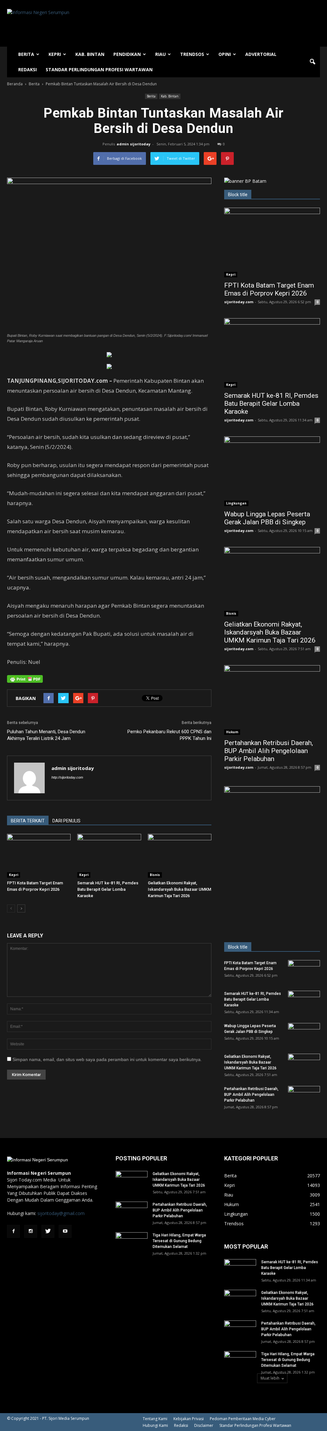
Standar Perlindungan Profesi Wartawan (99, 69)
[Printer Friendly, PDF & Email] (25, 679)
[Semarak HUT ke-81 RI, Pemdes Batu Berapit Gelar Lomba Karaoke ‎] (109, 856)
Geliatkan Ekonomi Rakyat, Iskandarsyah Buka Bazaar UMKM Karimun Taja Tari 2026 (179, 889)
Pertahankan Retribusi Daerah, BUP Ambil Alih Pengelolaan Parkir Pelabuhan (268, 751)
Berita (26, 54)
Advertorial (261, 54)
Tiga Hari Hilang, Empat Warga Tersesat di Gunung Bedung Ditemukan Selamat (179, 1241)
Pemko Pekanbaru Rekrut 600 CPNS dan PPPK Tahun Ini (169, 735)
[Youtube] (65, 1231)
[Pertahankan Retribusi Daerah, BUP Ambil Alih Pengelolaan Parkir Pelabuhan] (272, 700)
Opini (224, 54)
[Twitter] (48, 1231)
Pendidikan (127, 54)
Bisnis (155, 875)
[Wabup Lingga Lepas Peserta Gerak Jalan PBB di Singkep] (272, 471)
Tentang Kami (155, 1418)
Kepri (55, 54)
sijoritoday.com (238, 301)
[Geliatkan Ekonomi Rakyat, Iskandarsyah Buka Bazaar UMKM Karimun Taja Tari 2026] (179, 856)
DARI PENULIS (66, 820)
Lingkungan (236, 503)
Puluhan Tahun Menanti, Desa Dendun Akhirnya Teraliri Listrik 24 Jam (46, 735)
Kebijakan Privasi (188, 1418)
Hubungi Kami (155, 1425)
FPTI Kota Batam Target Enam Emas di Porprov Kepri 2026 (269, 289)
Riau (160, 54)
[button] (312, 62)
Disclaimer (203, 1425)
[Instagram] (30, 1231)
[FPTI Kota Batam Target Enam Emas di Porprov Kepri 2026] (39, 856)
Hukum (232, 732)
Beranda (15, 84)
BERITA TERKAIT (28, 820)
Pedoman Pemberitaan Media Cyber (243, 1418)
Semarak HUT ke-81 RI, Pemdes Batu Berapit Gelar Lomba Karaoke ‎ (107, 889)
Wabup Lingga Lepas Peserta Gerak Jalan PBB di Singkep (267, 518)
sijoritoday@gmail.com (61, 1213)
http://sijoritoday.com (67, 777)
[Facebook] (13, 1231)
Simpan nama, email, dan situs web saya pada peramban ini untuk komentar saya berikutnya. (107, 1059)
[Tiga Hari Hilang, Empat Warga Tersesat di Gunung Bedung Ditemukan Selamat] (132, 1243)
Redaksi (27, 69)
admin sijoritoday (133, 144)
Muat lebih (270, 1378)
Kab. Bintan (89, 54)
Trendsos (192, 54)
